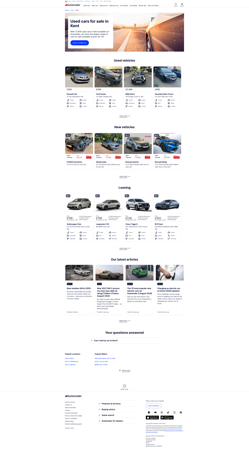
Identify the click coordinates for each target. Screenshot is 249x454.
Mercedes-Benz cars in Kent (105, 358)
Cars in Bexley (70, 365)
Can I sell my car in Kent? (106, 340)
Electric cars (142, 5)
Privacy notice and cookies (73, 416)
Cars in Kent (69, 358)
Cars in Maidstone (71, 361)
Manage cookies (69, 428)
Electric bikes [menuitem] (107, 1)
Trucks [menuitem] (93, 1)
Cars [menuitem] (66, 1)
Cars (72, 10)
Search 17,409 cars (80, 43)
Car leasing (133, 5)
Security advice (70, 402)
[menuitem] (87, 6)
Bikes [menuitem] (74, 1)
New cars (95, 5)
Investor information (71, 413)
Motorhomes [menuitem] (80, 1)
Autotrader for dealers (112, 421)
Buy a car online (153, 5)
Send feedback (153, 406)
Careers (67, 410)
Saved (176, 6)
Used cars (86, 5)
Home (67, 10)
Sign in (182, 6)
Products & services (111, 403)
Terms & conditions (71, 418)
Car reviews (124, 5)
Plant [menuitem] (101, 1)
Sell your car (104, 5)
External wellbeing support (73, 424)
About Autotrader (70, 407)
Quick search (108, 415)
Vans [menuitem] (70, 1)
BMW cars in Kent (101, 365)
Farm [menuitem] (97, 1)
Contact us (68, 405)
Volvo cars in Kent (101, 361)
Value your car (113, 5)
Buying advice (108, 409)
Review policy (69, 421)
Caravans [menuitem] (87, 1)
